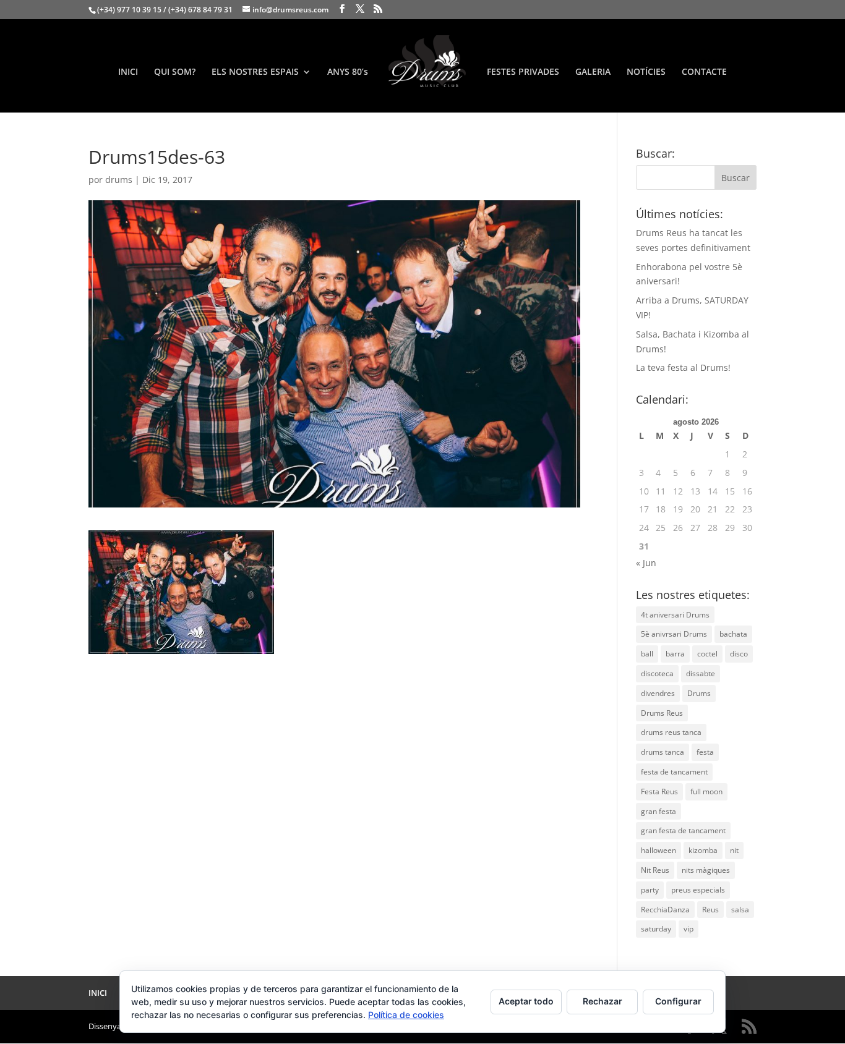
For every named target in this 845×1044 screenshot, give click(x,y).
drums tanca (662, 752)
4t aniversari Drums (675, 614)
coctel (707, 653)
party (650, 890)
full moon (706, 791)
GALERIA (593, 72)
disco (739, 653)
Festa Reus (659, 791)
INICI (128, 72)
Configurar (678, 1001)
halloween (658, 850)
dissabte (700, 673)
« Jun (646, 563)
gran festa (658, 811)
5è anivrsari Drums (674, 634)
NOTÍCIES (646, 72)
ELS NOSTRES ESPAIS (255, 72)
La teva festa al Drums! (683, 367)
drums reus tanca (671, 732)
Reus (710, 909)
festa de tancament (674, 771)
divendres (658, 693)
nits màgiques (706, 870)
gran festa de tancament (683, 830)
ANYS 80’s (347, 72)
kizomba (703, 850)
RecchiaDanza (665, 909)
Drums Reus (662, 713)
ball (647, 653)
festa (705, 752)
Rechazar (602, 1001)
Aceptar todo (526, 1001)
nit (734, 850)
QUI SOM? (174, 72)
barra (675, 653)
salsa (740, 909)
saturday (656, 928)
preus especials (698, 890)
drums (118, 179)
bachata (733, 634)
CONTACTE (704, 72)
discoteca (657, 673)
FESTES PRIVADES (523, 72)
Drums (699, 693)
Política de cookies (406, 1014)
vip (688, 928)
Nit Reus (655, 870)
